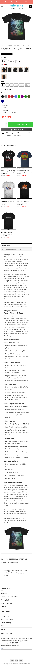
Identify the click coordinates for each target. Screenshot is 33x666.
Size (2, 81)
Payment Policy (6, 622)
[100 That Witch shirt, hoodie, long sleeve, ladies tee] (8, 220)
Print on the (5, 105)
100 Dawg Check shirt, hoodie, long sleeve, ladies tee (23, 203)
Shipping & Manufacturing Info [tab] (12, 249)
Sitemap (3, 606)
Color (3, 93)
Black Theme (25, 45)
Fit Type (4, 57)
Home (3, 45)
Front (6, 108)
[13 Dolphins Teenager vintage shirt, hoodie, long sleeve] (24, 158)
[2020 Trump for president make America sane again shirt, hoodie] (8, 158)
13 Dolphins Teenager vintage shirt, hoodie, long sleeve (24, 172)
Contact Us (5, 616)
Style (3, 64)
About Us (4, 593)
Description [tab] (6, 245)
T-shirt (16, 45)
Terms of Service (6, 603)
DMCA (3, 626)
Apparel (9, 45)
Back (6, 110)
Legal (3, 629)
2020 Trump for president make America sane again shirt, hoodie (8, 172)
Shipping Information (8, 619)
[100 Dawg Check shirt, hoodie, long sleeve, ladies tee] (24, 189)
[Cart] (30, 6)
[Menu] (2, 6)
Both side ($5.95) (10, 113)
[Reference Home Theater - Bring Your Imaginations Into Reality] (16, 6)
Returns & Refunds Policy (9, 597)
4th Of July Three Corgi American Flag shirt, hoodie (7, 203)
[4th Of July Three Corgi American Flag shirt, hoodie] (8, 189)
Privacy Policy (5, 600)
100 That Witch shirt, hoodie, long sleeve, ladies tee (7, 234)
